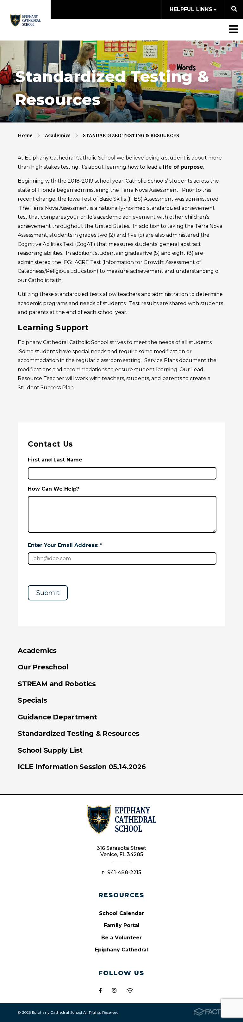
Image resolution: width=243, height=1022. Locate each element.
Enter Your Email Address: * (65, 545)
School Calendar (121, 913)
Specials (32, 700)
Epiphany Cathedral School (25, 20)
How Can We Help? (53, 489)
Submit (48, 593)
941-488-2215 (124, 872)
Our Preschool (43, 667)
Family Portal (122, 925)
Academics (58, 135)
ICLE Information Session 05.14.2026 (82, 766)
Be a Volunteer (121, 938)
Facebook (100, 990)
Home (25, 135)
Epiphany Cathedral (121, 950)
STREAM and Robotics (57, 684)
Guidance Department (57, 717)
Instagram (114, 990)
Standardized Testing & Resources (131, 135)
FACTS (130, 990)
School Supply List (50, 750)
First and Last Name (55, 460)
